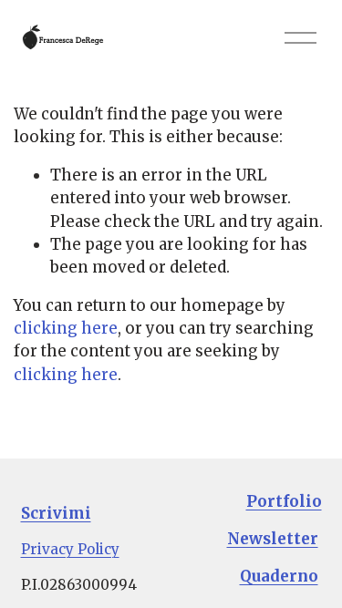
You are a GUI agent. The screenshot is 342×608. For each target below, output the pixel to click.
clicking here (66, 328)
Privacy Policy (70, 549)
